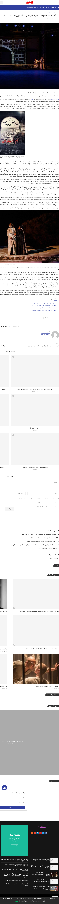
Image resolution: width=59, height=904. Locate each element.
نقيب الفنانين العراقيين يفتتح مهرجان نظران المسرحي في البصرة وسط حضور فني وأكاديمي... (40, 888)
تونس (51, 317)
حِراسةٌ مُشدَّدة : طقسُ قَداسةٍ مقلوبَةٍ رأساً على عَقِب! (48, 548)
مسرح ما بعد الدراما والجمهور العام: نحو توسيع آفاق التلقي (44, 310)
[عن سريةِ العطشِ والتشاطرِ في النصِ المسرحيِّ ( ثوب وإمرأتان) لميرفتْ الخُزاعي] (35, 371)
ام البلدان (56, 317)
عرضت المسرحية (55, 99)
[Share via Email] (1, 326)
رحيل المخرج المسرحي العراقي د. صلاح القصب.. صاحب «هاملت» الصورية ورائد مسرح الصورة (40, 538)
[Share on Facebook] (6, 326)
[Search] (1, 2)
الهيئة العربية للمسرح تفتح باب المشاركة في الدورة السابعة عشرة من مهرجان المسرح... (40, 859)
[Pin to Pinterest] (3, 326)
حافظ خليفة (46, 317)
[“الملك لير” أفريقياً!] (35, 410)
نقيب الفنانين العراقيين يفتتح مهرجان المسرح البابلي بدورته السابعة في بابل (42, 880)
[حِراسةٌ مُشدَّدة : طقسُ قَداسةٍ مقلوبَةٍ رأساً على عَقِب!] (36, 669)
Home (57, 7)
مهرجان (31, 99)
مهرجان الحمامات (39, 317)
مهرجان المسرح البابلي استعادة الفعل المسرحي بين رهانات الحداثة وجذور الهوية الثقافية (41, 874)
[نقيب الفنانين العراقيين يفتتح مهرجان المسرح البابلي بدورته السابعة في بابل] (54, 881)
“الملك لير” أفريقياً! (35, 428)
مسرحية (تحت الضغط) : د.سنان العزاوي (48, 308)
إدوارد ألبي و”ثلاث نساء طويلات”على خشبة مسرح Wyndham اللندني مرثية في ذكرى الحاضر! (40, 534)
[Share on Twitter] (5, 326)
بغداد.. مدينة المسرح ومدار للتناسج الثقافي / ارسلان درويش (44, 305)
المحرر (48, 332)
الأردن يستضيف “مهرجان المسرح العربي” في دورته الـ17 (35, 467)
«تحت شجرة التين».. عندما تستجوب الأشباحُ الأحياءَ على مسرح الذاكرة (14, 884)
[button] (57, 742)
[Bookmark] (12, 357)
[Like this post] (8, 326)
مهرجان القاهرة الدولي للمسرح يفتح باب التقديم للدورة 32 (44, 303)
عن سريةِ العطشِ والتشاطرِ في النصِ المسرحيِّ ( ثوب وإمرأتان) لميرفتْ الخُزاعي (35, 389)
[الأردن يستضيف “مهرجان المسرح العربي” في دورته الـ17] (35, 449)
